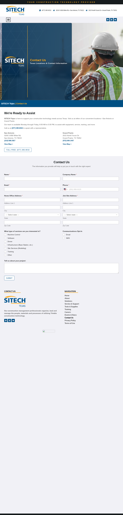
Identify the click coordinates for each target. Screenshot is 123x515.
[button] (8, 19)
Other (10, 255)
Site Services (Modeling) (17, 248)
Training (11, 252)
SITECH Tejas (7, 103)
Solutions (68, 301)
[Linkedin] (111, 19)
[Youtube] (115, 19)
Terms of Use (70, 323)
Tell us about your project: (15, 261)
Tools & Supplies (71, 307)
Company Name (70, 174)
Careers (68, 312)
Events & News (71, 315)
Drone (10, 241)
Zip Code (7, 226)
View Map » (8, 144)
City (5, 211)
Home (67, 295)
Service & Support (72, 304)
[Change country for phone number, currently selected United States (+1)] (65, 189)
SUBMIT (9, 278)
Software (11, 238)
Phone (66, 185)
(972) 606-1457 (68, 141)
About (67, 298)
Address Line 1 (9, 203)
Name (7, 174)
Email (7, 185)
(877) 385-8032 (17, 128)
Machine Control (14, 235)
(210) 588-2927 (9, 141)
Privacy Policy (70, 320)
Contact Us (69, 318)
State (6, 218)
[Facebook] (107, 19)
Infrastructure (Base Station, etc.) (20, 245)
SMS (68, 238)
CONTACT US (9, 291)
